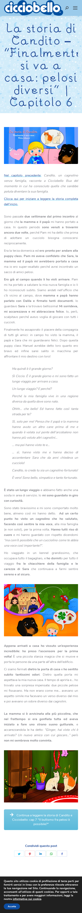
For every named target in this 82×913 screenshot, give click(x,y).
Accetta (12, 906)
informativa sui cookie (27, 899)
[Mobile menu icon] (75, 8)
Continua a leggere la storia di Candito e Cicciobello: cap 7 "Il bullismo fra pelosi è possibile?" (42, 819)
